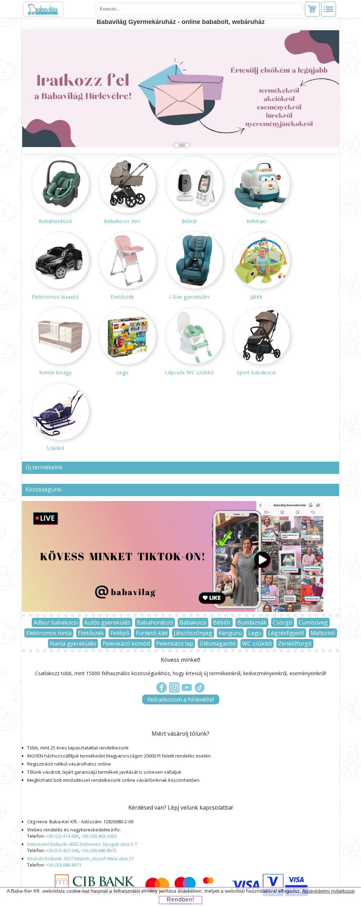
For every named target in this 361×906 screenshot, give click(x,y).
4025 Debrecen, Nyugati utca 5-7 (103, 844)
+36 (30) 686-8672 (99, 850)
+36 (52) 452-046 (62, 850)
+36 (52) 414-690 (62, 836)
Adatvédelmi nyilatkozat (328, 891)
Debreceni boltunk (47, 844)
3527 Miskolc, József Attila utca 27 (98, 858)
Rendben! (180, 899)
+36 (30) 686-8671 (63, 865)
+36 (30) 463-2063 (99, 836)
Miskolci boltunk (44, 858)
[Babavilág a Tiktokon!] (172, 610)
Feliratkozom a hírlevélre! (180, 699)
